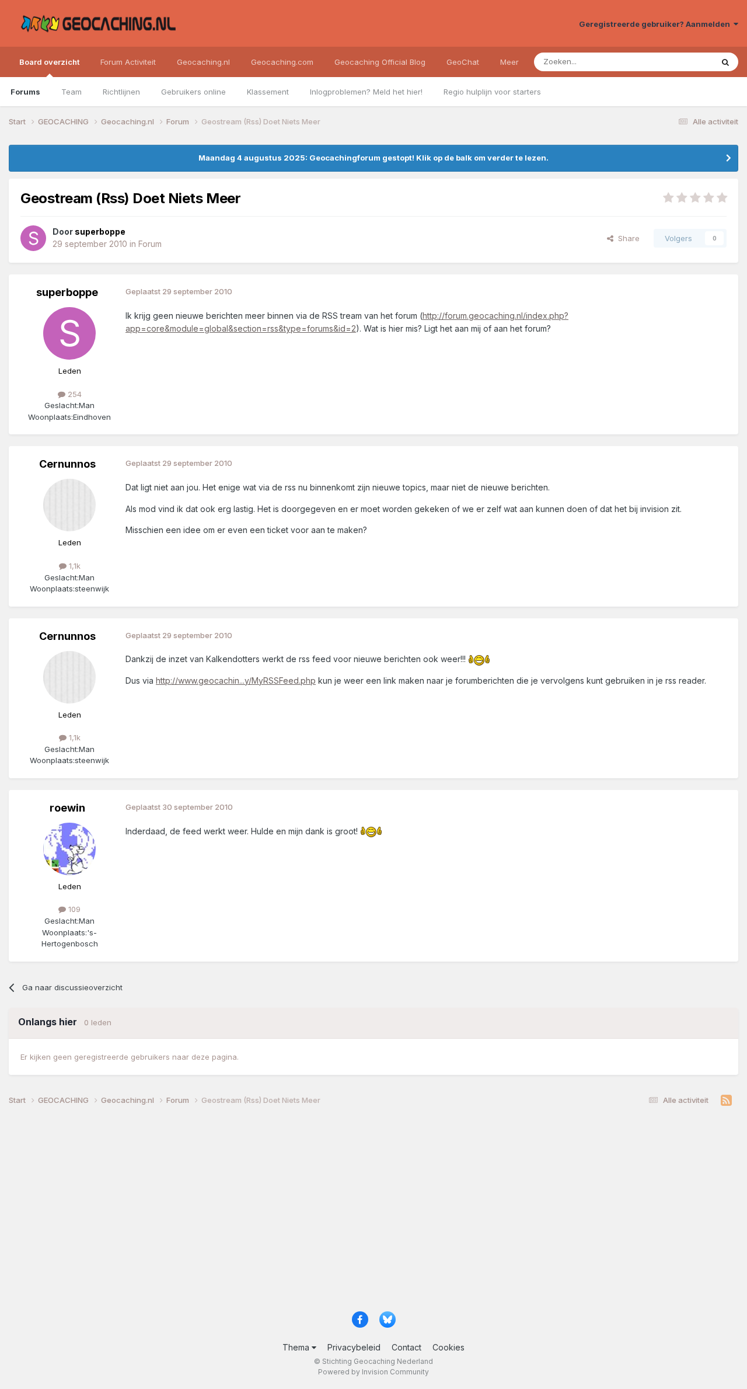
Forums (25, 91)
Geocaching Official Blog (379, 62)
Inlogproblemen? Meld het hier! (366, 91)
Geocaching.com (282, 62)
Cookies (448, 1347)
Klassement (268, 91)
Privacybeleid (354, 1347)
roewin (67, 808)
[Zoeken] (725, 62)
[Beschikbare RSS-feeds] (726, 1100)
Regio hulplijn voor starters (492, 91)
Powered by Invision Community (373, 1371)
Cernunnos (67, 464)
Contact (406, 1347)
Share (626, 238)
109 (73, 909)
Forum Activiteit (128, 62)
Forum (150, 244)
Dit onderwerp (672, 61)
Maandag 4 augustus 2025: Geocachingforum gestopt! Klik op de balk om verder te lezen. (373, 157)
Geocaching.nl (203, 62)
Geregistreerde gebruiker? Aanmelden (656, 24)
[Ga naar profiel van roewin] (69, 849)
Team (71, 91)
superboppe (67, 292)
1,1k (74, 565)
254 (73, 394)
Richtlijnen (121, 91)
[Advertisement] (359, 1213)
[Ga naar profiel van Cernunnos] (69, 505)
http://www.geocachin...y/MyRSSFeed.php (236, 680)
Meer (509, 62)
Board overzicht (49, 62)
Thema (297, 1347)
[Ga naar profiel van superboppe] (33, 238)
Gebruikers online (193, 91)
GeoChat (462, 62)
